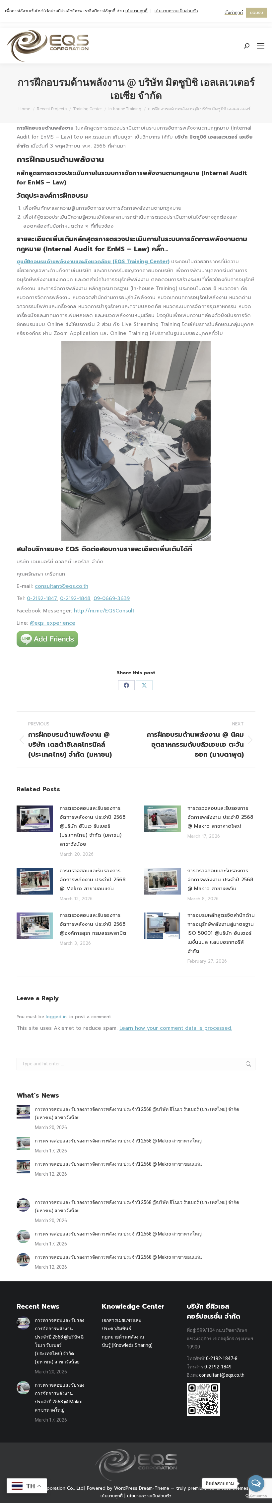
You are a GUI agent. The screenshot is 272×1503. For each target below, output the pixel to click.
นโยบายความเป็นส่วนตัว (149, 1496)
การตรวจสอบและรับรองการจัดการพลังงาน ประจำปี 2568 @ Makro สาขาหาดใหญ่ (220, 817)
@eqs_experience (52, 623)
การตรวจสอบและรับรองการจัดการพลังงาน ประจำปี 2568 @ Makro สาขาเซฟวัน (220, 879)
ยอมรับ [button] (256, 13)
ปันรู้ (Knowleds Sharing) (127, 1345)
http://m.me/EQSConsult (104, 610)
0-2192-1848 (75, 598)
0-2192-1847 (42, 598)
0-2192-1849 (218, 1366)
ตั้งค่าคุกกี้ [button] (234, 13)
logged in (56, 1017)
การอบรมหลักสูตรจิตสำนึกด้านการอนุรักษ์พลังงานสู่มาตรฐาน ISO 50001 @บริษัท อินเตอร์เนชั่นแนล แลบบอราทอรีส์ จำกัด (221, 933)
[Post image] (35, 818)
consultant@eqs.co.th (61, 586)
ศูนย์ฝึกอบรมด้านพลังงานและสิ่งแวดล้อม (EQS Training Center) (93, 261)
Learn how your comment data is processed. (175, 1028)
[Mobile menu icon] (260, 46)
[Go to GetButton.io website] (256, 1496)
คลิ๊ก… (160, 249)
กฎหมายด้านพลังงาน (123, 1337)
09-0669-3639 (112, 598)
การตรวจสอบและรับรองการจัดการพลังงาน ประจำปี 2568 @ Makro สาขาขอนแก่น (92, 879)
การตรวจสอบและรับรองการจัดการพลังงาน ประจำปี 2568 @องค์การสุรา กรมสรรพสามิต (93, 924)
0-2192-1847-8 (222, 1358)
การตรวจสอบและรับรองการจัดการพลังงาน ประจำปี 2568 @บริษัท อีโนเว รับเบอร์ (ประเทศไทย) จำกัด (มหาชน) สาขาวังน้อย (92, 826)
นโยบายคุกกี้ (112, 1496)
